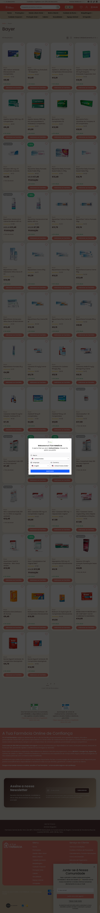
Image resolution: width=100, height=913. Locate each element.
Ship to (35, 455)
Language (36, 462)
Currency (56, 462)
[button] (50, 458)
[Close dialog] (70, 440)
